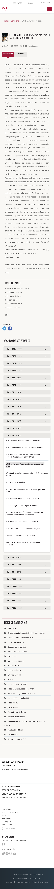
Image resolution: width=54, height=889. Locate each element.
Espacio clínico (13, 665)
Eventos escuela (14, 675)
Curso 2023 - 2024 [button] (14, 363)
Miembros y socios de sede (15, 769)
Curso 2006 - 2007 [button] (14, 601)
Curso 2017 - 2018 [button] (14, 406)
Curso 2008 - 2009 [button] (14, 586)
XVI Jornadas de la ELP (17, 739)
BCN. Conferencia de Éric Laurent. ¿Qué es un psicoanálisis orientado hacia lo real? (24, 513)
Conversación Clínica (16, 642)
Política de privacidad (40, 882)
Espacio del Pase (14, 670)
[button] (31, 3)
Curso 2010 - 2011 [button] (14, 572)
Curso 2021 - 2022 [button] (14, 378)
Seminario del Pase (15, 730)
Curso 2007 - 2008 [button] (14, 593)
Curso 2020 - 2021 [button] (14, 385)
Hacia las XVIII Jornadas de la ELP (21, 693)
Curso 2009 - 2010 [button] (14, 579)
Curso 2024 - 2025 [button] (14, 356)
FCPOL (10, 679)
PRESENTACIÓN (8, 53)
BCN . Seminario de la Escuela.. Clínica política (24, 447)
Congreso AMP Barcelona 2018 (20, 637)
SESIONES (21, 53)
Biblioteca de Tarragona (14, 797)
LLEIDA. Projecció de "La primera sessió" (22, 505)
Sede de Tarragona (11, 790)
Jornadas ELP (13, 707)
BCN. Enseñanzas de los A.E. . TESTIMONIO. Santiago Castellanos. (23, 455)
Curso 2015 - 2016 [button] (14, 421)
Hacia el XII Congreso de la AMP (21, 689)
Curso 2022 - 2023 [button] (14, 370)
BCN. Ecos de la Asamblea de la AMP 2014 (23, 521)
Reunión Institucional (16, 717)
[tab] (27, 349)
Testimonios (13, 734)
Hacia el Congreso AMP (17, 684)
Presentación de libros (17, 712)
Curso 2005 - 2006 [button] (14, 608)
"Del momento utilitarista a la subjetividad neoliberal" (23, 543)
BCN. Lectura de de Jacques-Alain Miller (25, 465)
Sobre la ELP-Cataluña (13, 762)
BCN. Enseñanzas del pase (16, 482)
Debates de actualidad (17, 647)
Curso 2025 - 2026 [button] (14, 349)
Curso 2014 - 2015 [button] (14, 428)
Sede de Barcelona (11, 21)
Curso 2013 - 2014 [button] (14, 435)
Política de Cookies (23, 882)
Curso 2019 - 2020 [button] (14, 392)
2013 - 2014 (19, 46)
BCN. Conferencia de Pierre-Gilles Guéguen (23, 528)
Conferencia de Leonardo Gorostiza (20, 535)
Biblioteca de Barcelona (14, 794)
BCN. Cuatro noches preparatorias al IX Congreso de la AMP (27, 474)
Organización (8, 765)
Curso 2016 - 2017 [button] (14, 414)
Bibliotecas (12, 628)
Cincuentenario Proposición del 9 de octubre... (26, 633)
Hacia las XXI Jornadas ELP (18, 698)
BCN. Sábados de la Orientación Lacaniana (23, 441)
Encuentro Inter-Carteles (18, 651)
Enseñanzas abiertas (16, 661)
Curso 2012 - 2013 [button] (14, 557)
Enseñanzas (33, 46)
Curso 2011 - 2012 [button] (14, 564)
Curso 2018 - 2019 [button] (14, 399)
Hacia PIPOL (13, 703)
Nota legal (9, 882)
